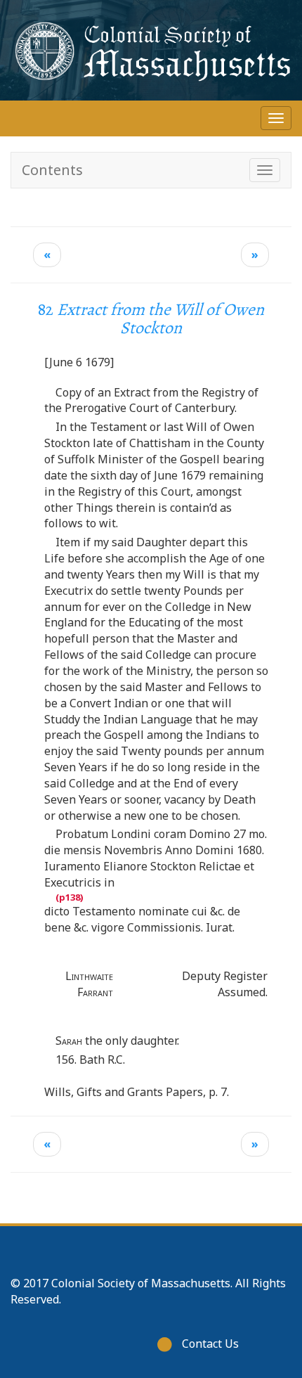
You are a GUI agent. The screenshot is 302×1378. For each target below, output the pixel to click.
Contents (52, 169)
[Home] (151, 50)
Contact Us (210, 1343)
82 (151, 318)
